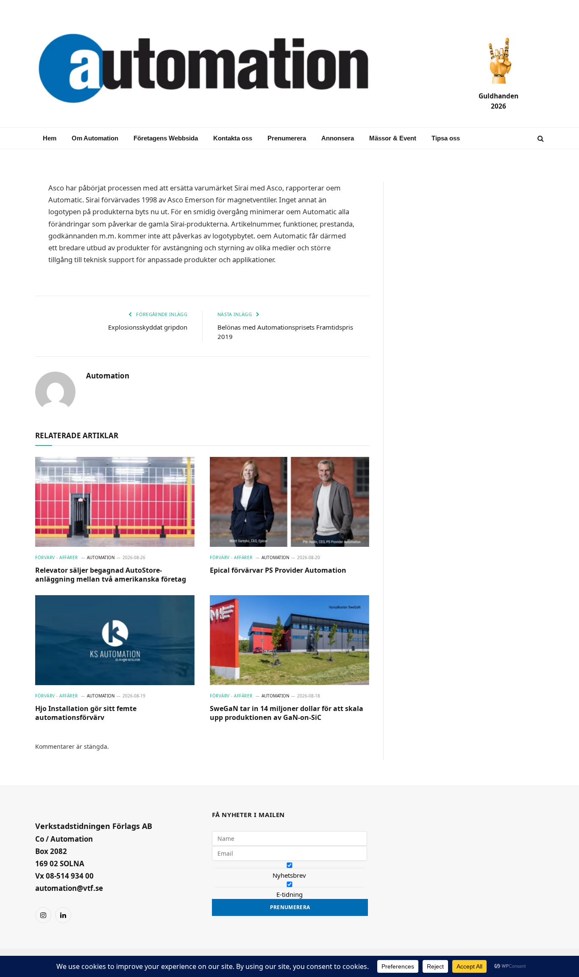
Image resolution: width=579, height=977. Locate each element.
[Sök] (540, 138)
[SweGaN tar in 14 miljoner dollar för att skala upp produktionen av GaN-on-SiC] (289, 640)
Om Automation (95, 138)
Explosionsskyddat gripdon (147, 327)
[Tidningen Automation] (215, 69)
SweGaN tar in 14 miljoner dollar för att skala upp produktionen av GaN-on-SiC (286, 713)
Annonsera (337, 138)
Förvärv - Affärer (56, 557)
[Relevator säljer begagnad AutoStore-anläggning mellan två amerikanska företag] (115, 502)
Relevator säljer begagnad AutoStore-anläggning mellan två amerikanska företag (110, 575)
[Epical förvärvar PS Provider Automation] (289, 502)
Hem (49, 138)
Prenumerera (286, 138)
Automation (107, 376)
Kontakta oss (232, 138)
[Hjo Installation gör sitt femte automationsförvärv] (115, 640)
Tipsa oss (445, 138)
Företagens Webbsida (166, 138)
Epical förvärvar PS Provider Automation (278, 570)
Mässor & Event (392, 138)
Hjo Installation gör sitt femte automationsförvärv (85, 713)
